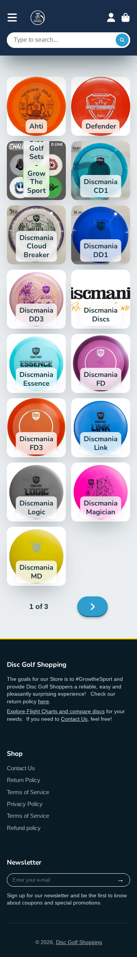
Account (111, 17)
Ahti (36, 106)
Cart (125, 17)
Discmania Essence (36, 363)
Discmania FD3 (36, 427)
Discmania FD (100, 363)
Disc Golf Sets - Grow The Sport (36, 170)
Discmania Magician (100, 492)
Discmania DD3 (36, 299)
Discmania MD (36, 556)
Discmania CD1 (100, 170)
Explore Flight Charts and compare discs (56, 711)
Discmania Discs (100, 299)
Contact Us (74, 719)
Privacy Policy (25, 804)
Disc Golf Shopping (79, 942)
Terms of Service (28, 792)
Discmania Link (100, 427)
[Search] (122, 40)
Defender (100, 106)
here (43, 701)
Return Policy (23, 780)
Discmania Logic (36, 492)
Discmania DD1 (100, 234)
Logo (37, 17)
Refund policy (24, 828)
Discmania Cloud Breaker (36, 234)
